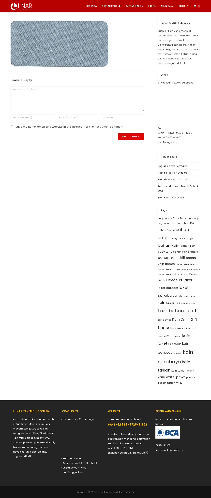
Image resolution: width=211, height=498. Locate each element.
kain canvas (164, 319)
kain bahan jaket (177, 310)
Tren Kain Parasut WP (171, 197)
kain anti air (173, 303)
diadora (184, 274)
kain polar (177, 353)
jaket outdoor (168, 288)
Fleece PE (174, 280)
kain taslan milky (182, 370)
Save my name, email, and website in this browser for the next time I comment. (70, 127)
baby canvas (165, 218)
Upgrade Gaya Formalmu (173, 166)
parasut (190, 377)
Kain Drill (179, 319)
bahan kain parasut (169, 269)
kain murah (174, 344)
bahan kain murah (186, 264)
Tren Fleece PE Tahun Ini (173, 179)
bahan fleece (166, 230)
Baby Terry (179, 218)
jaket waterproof (187, 296)
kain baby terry (188, 303)
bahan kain (169, 245)
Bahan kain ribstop (191, 269)
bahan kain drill (171, 257)
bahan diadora (171, 223)
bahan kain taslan (168, 274)
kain (161, 302)
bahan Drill (188, 223)
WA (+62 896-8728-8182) (127, 425)
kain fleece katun (180, 328)
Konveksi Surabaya (103, 492)
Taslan (162, 383)
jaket (188, 280)
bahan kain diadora (185, 251)
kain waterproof (172, 377)
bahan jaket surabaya (180, 238)
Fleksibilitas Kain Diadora (172, 172)
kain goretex (175, 336)
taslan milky (174, 383)
